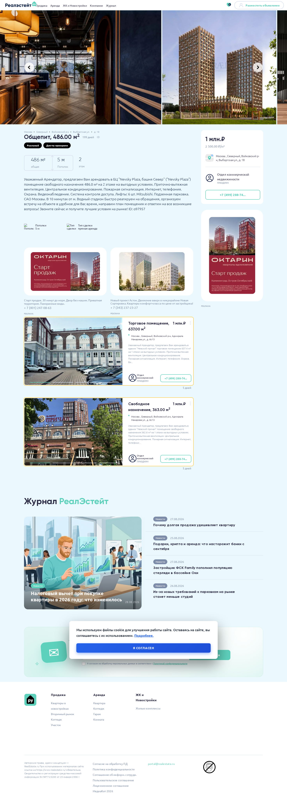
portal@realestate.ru (161, 763)
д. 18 (96, 131)
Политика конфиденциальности (114, 769)
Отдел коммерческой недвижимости (145, 376)
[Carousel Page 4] (108, 382)
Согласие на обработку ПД (110, 763)
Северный (42, 131)
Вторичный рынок (62, 714)
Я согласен (143, 648)
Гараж (97, 714)
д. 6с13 (151, 339)
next (258, 67)
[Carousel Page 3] (85, 382)
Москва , (136, 335)
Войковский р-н (60, 131)
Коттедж (56, 719)
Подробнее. (143, 636)
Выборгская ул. (81, 131)
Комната (98, 719)
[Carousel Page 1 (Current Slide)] (40, 382)
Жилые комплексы (148, 708)
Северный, (147, 335)
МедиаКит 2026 (103, 791)
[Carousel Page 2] (62, 382)
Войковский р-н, (162, 335)
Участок (56, 725)
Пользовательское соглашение (113, 780)
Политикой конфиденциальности (170, 663)
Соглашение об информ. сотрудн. (115, 774)
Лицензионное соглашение (111, 785)
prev (29, 67)
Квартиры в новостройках (60, 705)
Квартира (99, 703)
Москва (28, 131)
